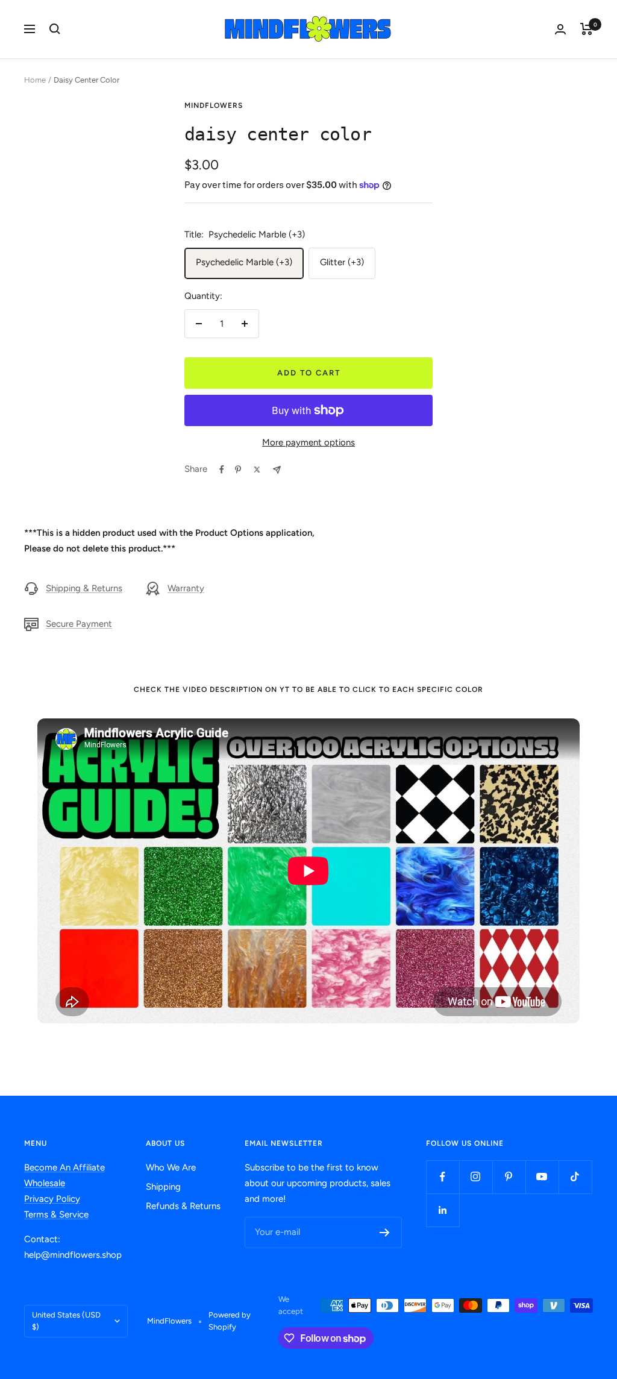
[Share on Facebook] (221, 469)
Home (35, 79)
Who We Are (171, 1167)
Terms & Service (56, 1214)
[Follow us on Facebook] (442, 1176)
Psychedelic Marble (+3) (244, 262)
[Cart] (586, 29)
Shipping (163, 1186)
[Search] (54, 29)
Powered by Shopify (229, 1320)
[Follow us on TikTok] (575, 1176)
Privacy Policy (52, 1198)
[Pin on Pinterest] (238, 469)
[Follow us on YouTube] (542, 1176)
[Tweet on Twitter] (257, 469)
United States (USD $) (66, 1320)
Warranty (186, 588)
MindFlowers (213, 105)
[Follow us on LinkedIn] (442, 1210)
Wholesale (44, 1183)
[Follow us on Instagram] (475, 1176)
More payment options (308, 442)
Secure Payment (79, 623)
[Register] (385, 1232)
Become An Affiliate (64, 1167)
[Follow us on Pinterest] (508, 1176)
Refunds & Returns (183, 1206)
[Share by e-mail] (277, 470)
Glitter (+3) (342, 262)
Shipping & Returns (84, 588)
